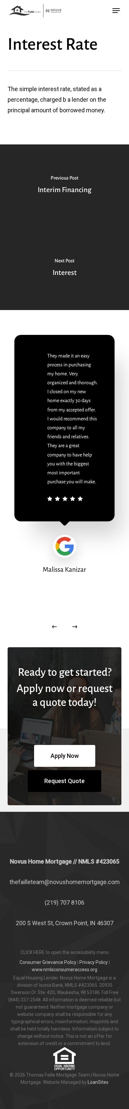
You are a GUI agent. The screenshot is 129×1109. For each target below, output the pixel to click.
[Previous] (54, 626)
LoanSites (98, 1082)
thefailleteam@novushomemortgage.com (65, 881)
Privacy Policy (93, 962)
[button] (116, 10)
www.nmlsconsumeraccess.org (64, 969)
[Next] (74, 626)
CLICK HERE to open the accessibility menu (65, 952)
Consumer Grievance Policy (48, 962)
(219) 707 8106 (64, 902)
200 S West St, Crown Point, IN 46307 (64, 923)
